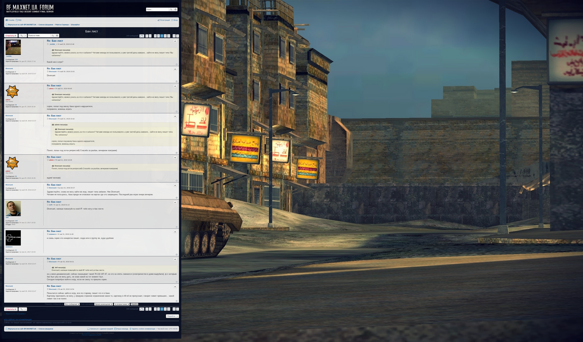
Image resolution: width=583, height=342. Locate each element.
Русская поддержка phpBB (91, 335)
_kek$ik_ (9, 56)
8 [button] (155, 36)
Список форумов (46, 329)
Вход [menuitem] (175, 20)
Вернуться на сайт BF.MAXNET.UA (22, 329)
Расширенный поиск (175, 9)
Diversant (9, 68)
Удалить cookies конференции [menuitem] (143, 329)
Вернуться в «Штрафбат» (16, 314)
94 (16, 105)
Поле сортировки (87, 304)
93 (16, 250)
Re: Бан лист (55, 40)
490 (16, 221)
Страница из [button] (141, 36)
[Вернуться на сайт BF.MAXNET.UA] (32, 8)
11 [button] (165, 36)
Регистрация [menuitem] (165, 20)
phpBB (86, 333)
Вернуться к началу (176, 64)
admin (8, 99)
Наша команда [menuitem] (122, 329)
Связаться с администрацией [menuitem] (101, 329)
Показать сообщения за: (54, 304)
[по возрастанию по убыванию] (122, 304)
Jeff (7, 217)
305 (16, 59)
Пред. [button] (146, 36)
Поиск (171, 9)
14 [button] (174, 36)
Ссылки (11, 20)
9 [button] (158, 36)
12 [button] (169, 36)
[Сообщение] (48, 44)
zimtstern (9, 247)
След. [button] (177, 36)
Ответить (9, 35)
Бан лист (91, 31)
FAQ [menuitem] (19, 20)
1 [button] (150, 36)
